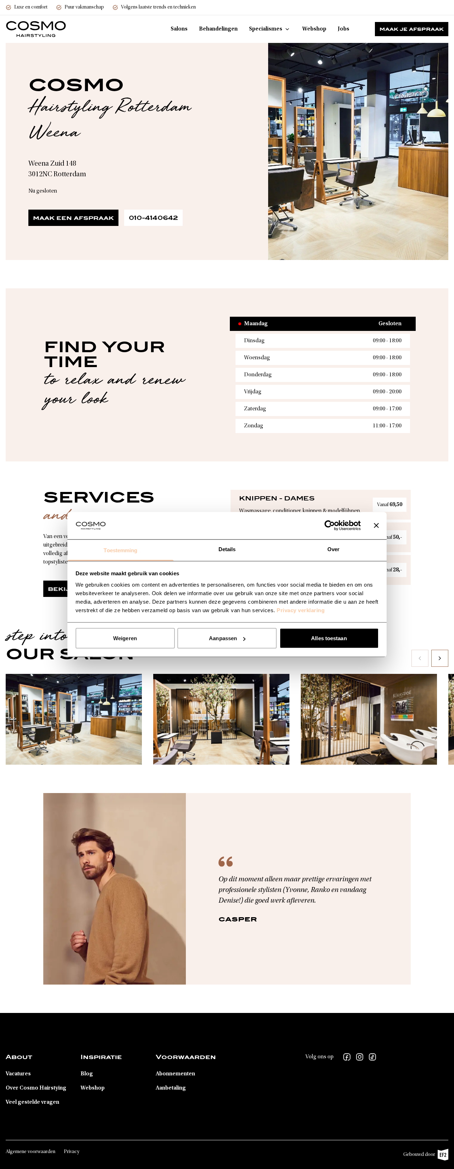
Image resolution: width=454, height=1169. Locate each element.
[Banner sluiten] (376, 525)
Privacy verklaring (301, 610)
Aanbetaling (171, 1088)
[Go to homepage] (36, 29)
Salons (179, 29)
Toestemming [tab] (120, 550)
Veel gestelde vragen (32, 1102)
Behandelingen (218, 29)
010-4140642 (153, 217)
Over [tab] (333, 549)
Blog (87, 1074)
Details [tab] (227, 549)
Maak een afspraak (73, 217)
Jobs (343, 29)
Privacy (71, 1151)
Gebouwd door (422, 1156)
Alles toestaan (329, 638)
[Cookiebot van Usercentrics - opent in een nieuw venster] (330, 525)
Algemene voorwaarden (30, 1151)
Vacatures (18, 1074)
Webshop (314, 29)
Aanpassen (223, 638)
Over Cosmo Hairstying (36, 1088)
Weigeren (125, 638)
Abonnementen (175, 1074)
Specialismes (265, 29)
